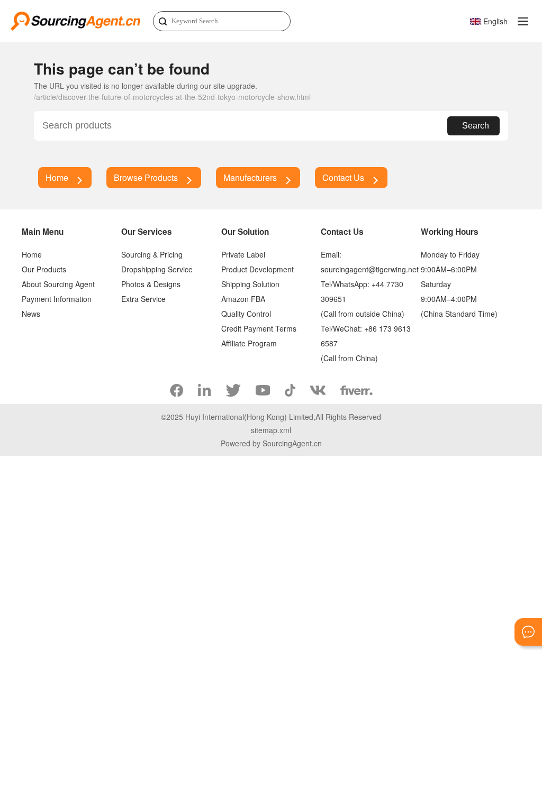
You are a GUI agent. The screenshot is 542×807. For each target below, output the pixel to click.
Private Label (243, 254)
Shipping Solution (250, 284)
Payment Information (57, 299)
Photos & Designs (150, 284)
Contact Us (343, 177)
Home (57, 177)
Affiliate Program (249, 343)
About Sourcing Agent (58, 284)
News (31, 313)
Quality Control (246, 313)
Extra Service (143, 299)
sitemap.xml (271, 430)
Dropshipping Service (157, 269)
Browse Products (146, 177)
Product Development (257, 269)
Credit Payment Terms (258, 328)
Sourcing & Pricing (152, 254)
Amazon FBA (243, 299)
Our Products (44, 269)
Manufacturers (250, 177)
